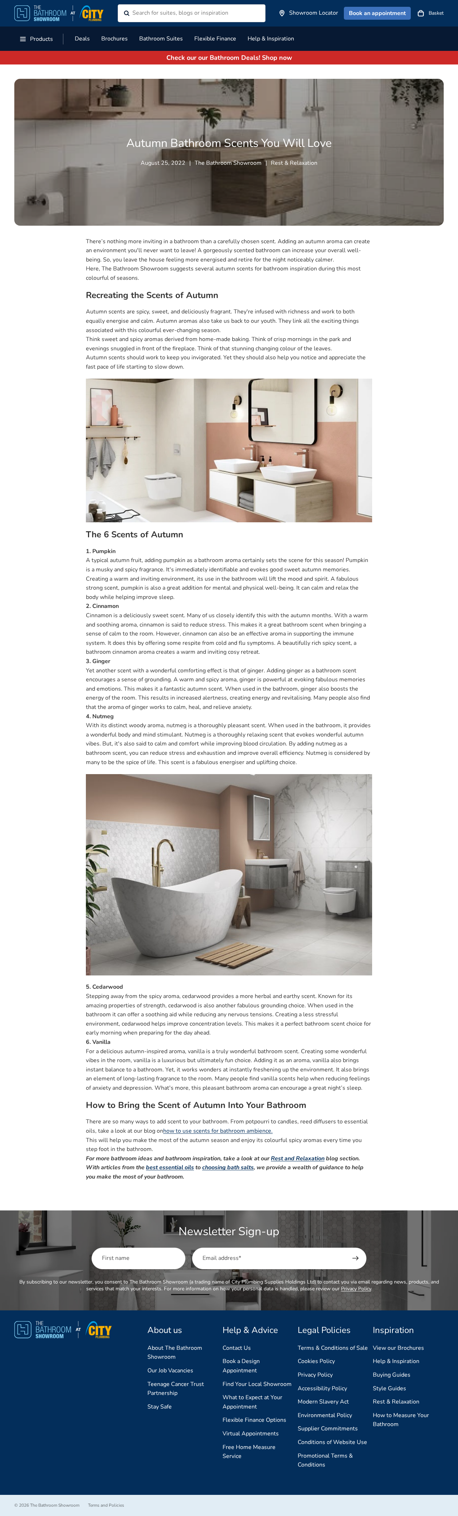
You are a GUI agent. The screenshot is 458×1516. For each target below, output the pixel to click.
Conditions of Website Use (332, 1442)
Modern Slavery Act (323, 1402)
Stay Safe (159, 1407)
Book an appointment (377, 13)
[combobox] (183, 13)
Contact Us (237, 1348)
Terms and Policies (106, 1505)
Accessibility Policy (322, 1388)
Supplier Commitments (328, 1429)
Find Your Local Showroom (257, 1384)
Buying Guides (391, 1375)
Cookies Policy (316, 1361)
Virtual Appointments (251, 1434)
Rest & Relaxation (396, 1402)
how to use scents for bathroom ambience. (218, 1131)
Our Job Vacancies (170, 1371)
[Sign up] (355, 1258)
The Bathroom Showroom (54, 1505)
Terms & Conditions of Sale (333, 1348)
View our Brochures (398, 1348)
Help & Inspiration (396, 1361)
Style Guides (389, 1388)
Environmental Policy (325, 1415)
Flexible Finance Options (254, 1420)
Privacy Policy (356, 1288)
